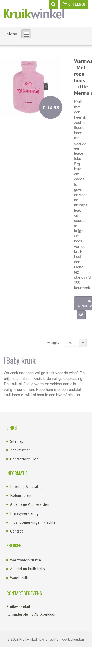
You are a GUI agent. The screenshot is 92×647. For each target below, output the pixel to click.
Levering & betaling (26, 486)
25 (70, 342)
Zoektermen (20, 450)
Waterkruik (19, 577)
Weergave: (54, 342)
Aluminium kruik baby (27, 568)
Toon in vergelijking (81, 314)
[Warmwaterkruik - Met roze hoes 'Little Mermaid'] (30, 86)
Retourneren (20, 495)
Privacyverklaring (24, 513)
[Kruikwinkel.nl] (34, 13)
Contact (16, 531)
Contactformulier (24, 459)
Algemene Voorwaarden (29, 504)
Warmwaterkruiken (25, 560)
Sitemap (17, 441)
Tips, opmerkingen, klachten (33, 522)
